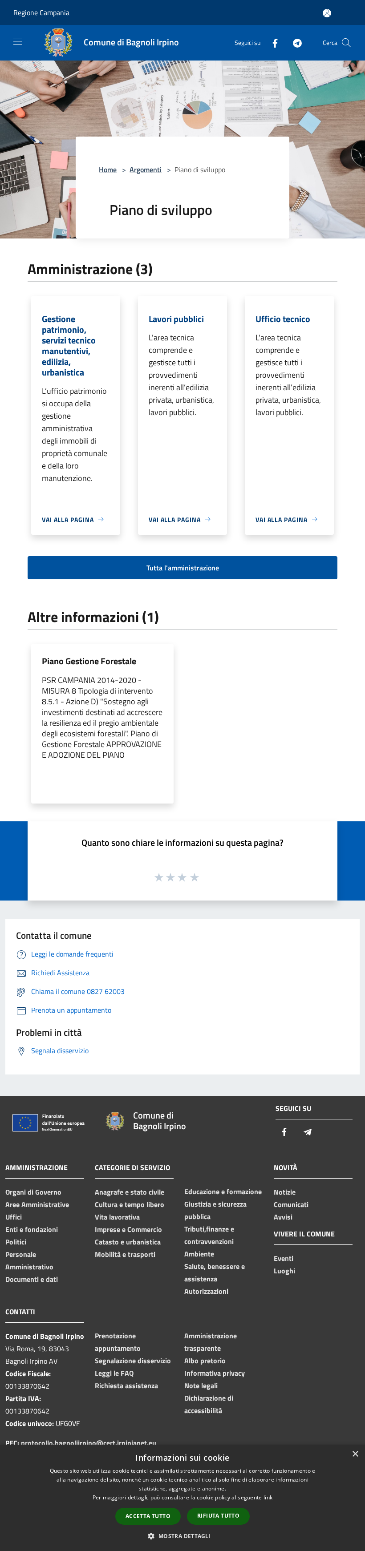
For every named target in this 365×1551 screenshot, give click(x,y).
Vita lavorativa (117, 1217)
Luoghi (284, 1270)
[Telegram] (294, 42)
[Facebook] (271, 42)
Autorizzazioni (206, 1291)
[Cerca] (346, 42)
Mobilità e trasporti (125, 1254)
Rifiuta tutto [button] (218, 1515)
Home (108, 169)
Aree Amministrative (37, 1204)
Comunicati (291, 1204)
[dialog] (182, 1498)
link (268, 1497)
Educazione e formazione (223, 1191)
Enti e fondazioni (31, 1229)
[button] (182, 1535)
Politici (15, 1241)
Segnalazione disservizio (133, 1360)
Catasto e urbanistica (128, 1241)
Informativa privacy (214, 1373)
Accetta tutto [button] (148, 1516)
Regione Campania (41, 12)
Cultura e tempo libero (129, 1204)
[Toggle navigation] (17, 41)
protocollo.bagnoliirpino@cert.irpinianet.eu (88, 1443)
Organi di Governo (33, 1192)
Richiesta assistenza (126, 1385)
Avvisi (283, 1217)
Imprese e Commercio (128, 1229)
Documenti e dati (31, 1279)
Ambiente (199, 1253)
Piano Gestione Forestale (89, 661)
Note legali (201, 1385)
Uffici (13, 1217)
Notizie (285, 1192)
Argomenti (146, 169)
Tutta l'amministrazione (182, 567)
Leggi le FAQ (114, 1373)
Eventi (283, 1258)
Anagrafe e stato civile (129, 1192)
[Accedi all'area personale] (327, 13)
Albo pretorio (205, 1360)
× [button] (355, 1454)
